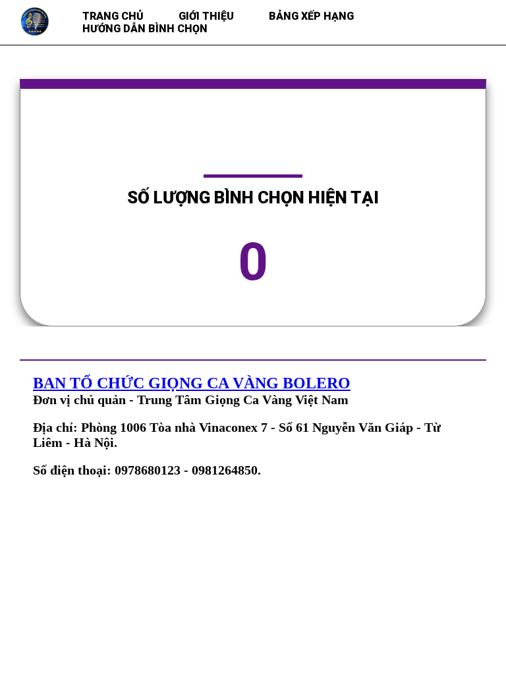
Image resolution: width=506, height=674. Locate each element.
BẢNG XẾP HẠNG (311, 16)
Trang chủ (113, 16)
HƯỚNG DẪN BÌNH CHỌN (145, 28)
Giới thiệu (206, 16)
